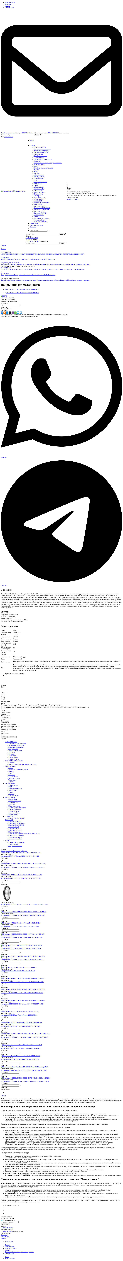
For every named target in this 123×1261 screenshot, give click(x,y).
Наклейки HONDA (40, 206)
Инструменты (38, 194)
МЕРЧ (36, 216)
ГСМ (35, 180)
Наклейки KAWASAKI (41, 209)
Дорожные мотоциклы (41, 152)
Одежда (36, 170)
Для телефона (38, 190)
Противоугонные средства (17, 808)
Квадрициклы (38, 154)
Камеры (57, 264)
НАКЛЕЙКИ (38, 204)
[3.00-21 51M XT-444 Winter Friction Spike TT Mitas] (22, 289)
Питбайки (11, 752)
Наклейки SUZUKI (40, 213)
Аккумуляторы (38, 178)
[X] (10, 312)
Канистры (37, 196)
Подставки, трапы (39, 197)
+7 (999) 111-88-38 (32, 241)
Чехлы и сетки (13, 814)
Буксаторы (63, 264)
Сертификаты (9, 1253)
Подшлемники (13, 776)
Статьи (7, 1257)
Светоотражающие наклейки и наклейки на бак (24, 834)
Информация (5, 1236)
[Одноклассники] (4, 312)
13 (5, 1095)
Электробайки (13, 757)
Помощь (3, 1238)
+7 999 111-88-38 (52, 133)
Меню (32, 140)
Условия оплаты (10, 1246)
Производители (10, 1258)
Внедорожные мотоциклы (42, 149)
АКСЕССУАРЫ (39, 189)
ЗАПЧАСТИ (38, 201)
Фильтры (41, 259)
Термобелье (12, 780)
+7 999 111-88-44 (27, 133)
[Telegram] (21, 312)
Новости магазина (9, 1220)
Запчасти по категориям (41, 202)
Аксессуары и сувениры (41, 218)
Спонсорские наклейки (16, 835)
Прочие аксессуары (14, 809)
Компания (4, 1235)
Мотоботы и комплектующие (43, 168)
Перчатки (37, 173)
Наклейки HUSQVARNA (42, 208)
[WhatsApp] (15, 312)
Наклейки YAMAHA (15, 830)
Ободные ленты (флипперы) (45, 264)
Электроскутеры (13, 759)
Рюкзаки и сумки (14, 778)
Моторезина (38, 183)
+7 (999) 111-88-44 (32, 238)
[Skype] (18, 312)
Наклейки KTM (39, 211)
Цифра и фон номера (15, 837)
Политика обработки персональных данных (19, 1252)
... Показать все (39, 157)
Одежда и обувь (39, 220)
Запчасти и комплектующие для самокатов (48, 163)
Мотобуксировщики (40, 156)
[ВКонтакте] (2, 312)
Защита (36, 166)
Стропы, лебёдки (14, 813)
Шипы (3, 264)
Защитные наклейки (15, 839)
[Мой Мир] (7, 312)
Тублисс (7, 264)
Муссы (69, 264)
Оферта (7, 1250)
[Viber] (13, 312)
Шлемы (10, 782)
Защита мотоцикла (40, 192)
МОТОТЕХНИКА (40, 147)
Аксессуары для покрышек (80, 264)
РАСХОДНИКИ (39, 176)
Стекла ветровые (14, 811)
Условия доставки (10, 1248)
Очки (35, 171)
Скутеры (11, 754)
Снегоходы (12, 756)
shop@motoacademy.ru (8, 133)
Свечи (36, 185)
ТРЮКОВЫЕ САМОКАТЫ (43, 159)
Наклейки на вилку (14, 832)
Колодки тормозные (40, 182)
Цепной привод (33, 259)
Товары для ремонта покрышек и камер (23, 264)
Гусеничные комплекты (41, 150)
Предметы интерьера (40, 222)
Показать (4, 736)
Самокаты (37, 161)
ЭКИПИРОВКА (39, 164)
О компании (9, 1241)
